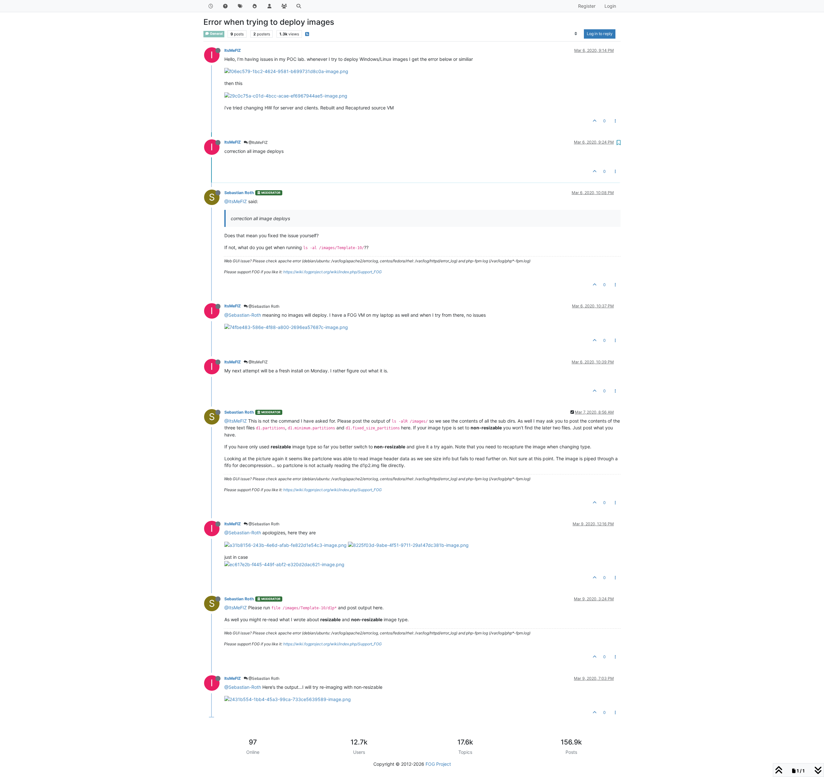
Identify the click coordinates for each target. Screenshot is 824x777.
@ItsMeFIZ (258, 142)
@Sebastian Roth (263, 306)
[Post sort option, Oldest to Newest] (576, 33)
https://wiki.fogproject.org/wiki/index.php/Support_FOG (332, 271)
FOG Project (438, 764)
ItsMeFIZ (232, 50)
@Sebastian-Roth (242, 315)
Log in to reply (600, 33)
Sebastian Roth (239, 192)
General (216, 34)
